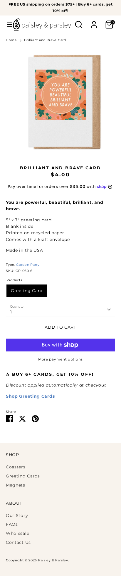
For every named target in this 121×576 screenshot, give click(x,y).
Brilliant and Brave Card (45, 40)
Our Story (17, 515)
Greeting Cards (23, 476)
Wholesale (17, 533)
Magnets (15, 485)
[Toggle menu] (7, 24)
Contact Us (18, 542)
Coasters (16, 467)
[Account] (94, 22)
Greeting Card (27, 290)
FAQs (12, 524)
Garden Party (27, 265)
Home (11, 40)
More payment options (60, 359)
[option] (60, 101)
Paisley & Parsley (53, 560)
